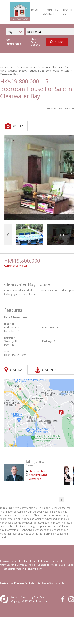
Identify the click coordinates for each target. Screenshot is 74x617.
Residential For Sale (29, 560)
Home (13, 560)
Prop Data (39, 597)
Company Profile (26, 564)
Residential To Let (52, 560)
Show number (37, 471)
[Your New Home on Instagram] (71, 599)
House (32, 70)
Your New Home (26, 67)
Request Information (13, 568)
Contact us (43, 564)
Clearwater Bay (17, 70)
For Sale (58, 67)
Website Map (58, 564)
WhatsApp (35, 479)
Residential (44, 67)
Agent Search (7, 564)
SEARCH (60, 42)
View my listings (38, 474)
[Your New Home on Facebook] (63, 599)
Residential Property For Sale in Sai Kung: (24, 582)
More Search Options (35, 42)
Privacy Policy (34, 568)
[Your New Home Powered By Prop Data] (4, 599)
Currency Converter (15, 265)
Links (70, 564)
